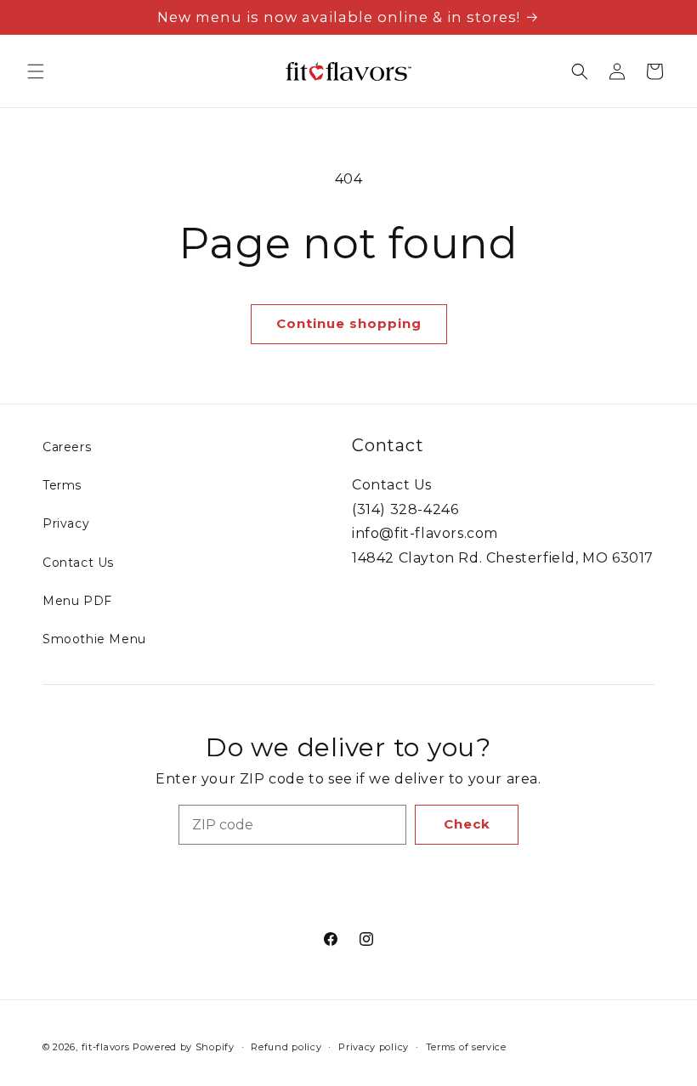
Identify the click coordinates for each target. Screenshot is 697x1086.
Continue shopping (349, 323)
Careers (66, 447)
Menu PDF (77, 600)
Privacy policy (373, 1047)
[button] (35, 71)
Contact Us (78, 562)
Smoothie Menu (94, 639)
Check (467, 824)
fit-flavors (106, 1047)
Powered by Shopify (184, 1047)
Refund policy (286, 1047)
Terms (62, 485)
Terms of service (466, 1047)
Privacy (65, 523)
